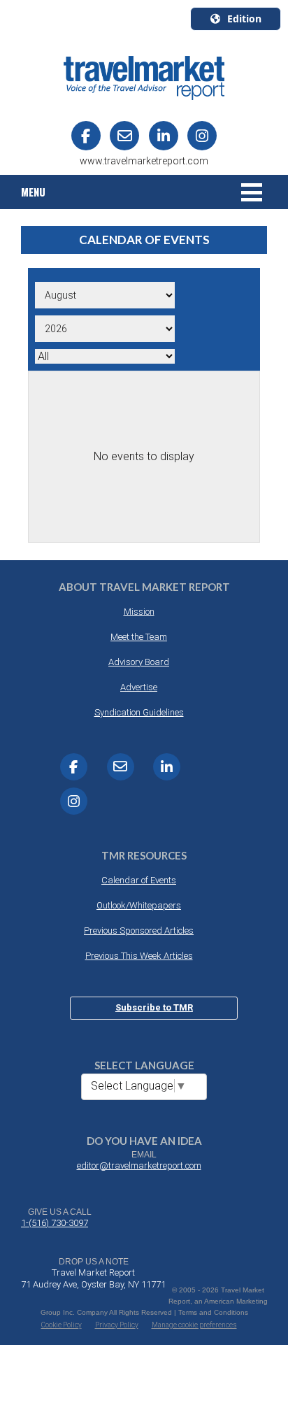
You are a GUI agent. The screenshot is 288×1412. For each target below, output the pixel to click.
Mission (139, 611)
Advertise (138, 687)
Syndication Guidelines (139, 712)
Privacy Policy (116, 1325)
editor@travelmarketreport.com (139, 1165)
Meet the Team (138, 637)
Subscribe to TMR (154, 1007)
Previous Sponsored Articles (139, 930)
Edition (244, 18)
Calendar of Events (138, 880)
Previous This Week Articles (139, 955)
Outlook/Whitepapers (138, 905)
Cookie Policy (61, 1325)
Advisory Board (138, 662)
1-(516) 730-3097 (54, 1223)
